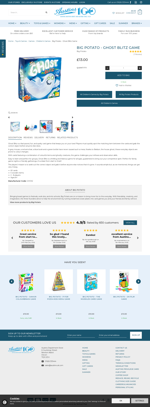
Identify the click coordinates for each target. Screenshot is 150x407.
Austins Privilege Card (127, 369)
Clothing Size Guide (126, 381)
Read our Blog (135, 2)
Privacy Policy (123, 357)
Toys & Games (88, 354)
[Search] (46, 12)
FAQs (118, 360)
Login (82, 2)
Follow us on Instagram (141, 2)
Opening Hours (69, 2)
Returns (50, 137)
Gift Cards (87, 366)
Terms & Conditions (126, 363)
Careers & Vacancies (126, 384)
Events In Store (52, 2)
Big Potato (81, 51)
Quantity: (82, 68)
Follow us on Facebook (130, 2)
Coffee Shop (122, 375)
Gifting (86, 363)
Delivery (39, 137)
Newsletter (122, 366)
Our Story (121, 372)
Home (85, 348)
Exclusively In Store (32, 2)
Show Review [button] (28, 246)
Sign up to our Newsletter (27, 334)
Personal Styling (124, 387)
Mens (85, 360)
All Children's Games (109, 103)
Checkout (131, 13)
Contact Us (121, 348)
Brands (136, 23)
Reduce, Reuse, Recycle (127, 378)
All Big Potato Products (128, 94)
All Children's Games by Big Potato (94, 94)
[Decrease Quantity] (107, 68)
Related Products (67, 137)
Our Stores (14, 2)
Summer (86, 372)
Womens (86, 357)
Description (15, 137)
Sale (84, 369)
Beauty (85, 351)
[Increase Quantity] (140, 68)
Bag (139, 11)
